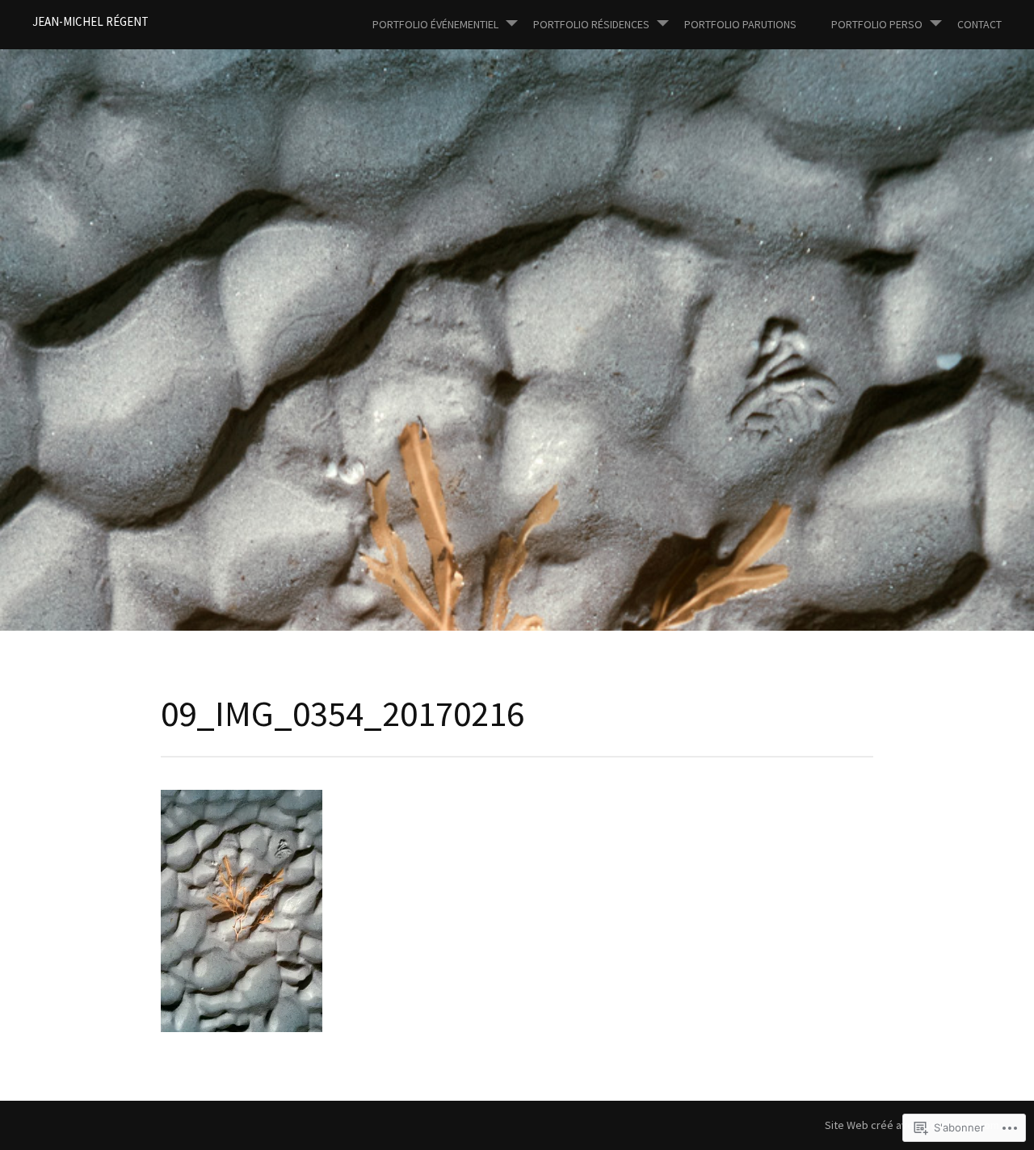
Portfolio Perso (877, 24)
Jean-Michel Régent (90, 21)
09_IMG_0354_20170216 (207, 367)
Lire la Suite (88, 410)
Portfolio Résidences (591, 24)
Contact (979, 24)
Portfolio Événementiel (435, 24)
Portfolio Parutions (740, 24)
